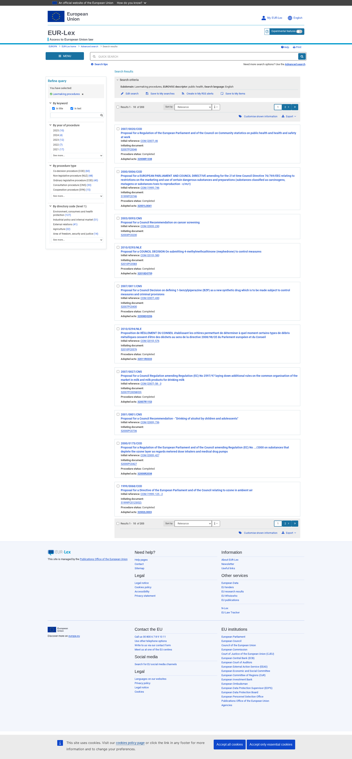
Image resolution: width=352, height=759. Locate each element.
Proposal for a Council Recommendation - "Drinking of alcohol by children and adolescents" (179, 418)
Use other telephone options (151, 641)
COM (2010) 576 (150, 340)
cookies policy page (130, 743)
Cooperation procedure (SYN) (71, 189)
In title (59, 108)
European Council (231, 641)
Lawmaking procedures (66, 94)
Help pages (141, 559)
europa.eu (74, 635)
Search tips (101, 64)
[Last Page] (295, 107)
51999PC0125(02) (131, 502)
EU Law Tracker (230, 612)
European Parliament (233, 636)
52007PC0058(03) (131, 392)
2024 (58, 135)
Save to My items (235, 93)
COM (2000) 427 (150, 455)
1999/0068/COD (131, 486)
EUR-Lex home (69, 46)
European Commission (234, 649)
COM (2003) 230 (150, 226)
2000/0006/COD (131, 171)
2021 (58, 149)
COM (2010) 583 (150, 255)
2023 (58, 139)
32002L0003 (145, 512)
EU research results (232, 591)
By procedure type (64, 165)
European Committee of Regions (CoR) (243, 675)
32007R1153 (145, 401)
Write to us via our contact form (153, 645)
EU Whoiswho (229, 595)
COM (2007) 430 (150, 298)
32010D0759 (145, 273)
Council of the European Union (238, 645)
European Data (229, 582)
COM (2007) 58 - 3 (151, 383)
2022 (58, 144)
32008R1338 (145, 158)
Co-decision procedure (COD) (71, 171)
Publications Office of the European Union (104, 559)
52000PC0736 (129, 430)
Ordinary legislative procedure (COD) (75, 180)
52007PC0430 (129, 306)
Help (286, 47)
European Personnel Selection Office (242, 696)
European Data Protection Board (239, 692)
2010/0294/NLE (131, 329)
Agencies (226, 705)
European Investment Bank (236, 679)
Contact (139, 564)
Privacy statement (145, 595)
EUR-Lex (61, 32)
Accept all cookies (230, 744)
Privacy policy (142, 683)
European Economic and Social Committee (245, 670)
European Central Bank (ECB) (238, 658)
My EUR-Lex (274, 17)
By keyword (60, 103)
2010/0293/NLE (131, 247)
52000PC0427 (129, 463)
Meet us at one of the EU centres (153, 649)
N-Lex (224, 608)
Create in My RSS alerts (199, 93)
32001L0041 (145, 205)
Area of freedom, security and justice (75, 233)
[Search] (302, 56)
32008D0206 (145, 316)
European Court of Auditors (236, 662)
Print (298, 47)
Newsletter (227, 564)
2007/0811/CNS (131, 286)
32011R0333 (145, 358)
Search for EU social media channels (156, 664)
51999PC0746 (129, 196)
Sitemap (139, 568)
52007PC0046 (129, 149)
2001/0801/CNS (131, 414)
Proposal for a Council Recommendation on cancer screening (160, 222)
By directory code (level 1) (70, 206)
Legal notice (142, 582)
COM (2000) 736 (150, 422)
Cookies (139, 691)
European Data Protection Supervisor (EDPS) (247, 688)
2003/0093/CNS (131, 218)
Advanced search (89, 46)
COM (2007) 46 (149, 140)
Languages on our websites (150, 678)
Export (289, 116)
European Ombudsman (234, 683)
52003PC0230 (129, 234)
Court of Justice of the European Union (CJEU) (247, 653)
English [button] (298, 17)
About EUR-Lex (229, 559)
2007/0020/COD (131, 129)
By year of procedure (66, 125)
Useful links (228, 568)
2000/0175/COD (131, 443)
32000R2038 (145, 473)
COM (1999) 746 (150, 187)
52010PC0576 (129, 349)
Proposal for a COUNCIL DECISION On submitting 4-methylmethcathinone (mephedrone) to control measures (191, 251)
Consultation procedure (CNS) (72, 185)
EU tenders (227, 587)
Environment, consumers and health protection (73, 213)
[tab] (207, 80)
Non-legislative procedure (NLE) (73, 175)
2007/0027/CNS (131, 371)
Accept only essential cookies (271, 744)
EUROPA (53, 46)
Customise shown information (260, 116)
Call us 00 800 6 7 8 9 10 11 (150, 636)
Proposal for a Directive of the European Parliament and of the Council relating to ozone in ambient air (187, 490)
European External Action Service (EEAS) (244, 666)
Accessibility (142, 591)
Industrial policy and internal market (75, 219)
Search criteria (129, 79)
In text (78, 108)
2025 (58, 130)
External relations (65, 224)
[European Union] (58, 630)
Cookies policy (143, 587)
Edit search (132, 93)
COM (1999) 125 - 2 (152, 493)
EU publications (230, 600)
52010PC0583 (129, 263)
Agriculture (61, 229)
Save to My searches (162, 93)
